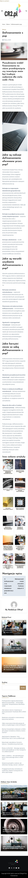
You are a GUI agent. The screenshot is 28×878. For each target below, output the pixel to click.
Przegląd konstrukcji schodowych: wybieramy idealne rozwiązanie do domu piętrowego (12, 770)
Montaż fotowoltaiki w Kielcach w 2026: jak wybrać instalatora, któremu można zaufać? (14, 730)
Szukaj (4, 682)
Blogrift (22, 873)
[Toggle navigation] (2, 11)
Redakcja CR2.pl (15, 610)
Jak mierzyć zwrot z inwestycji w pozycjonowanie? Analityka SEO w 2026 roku (14, 630)
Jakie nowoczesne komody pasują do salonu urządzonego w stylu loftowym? (14, 649)
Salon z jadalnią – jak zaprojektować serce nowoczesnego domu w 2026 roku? (13, 757)
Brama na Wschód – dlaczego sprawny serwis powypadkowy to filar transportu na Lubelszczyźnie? (14, 749)
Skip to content (4, 1)
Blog (4, 793)
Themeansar (14, 875)
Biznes (4, 29)
